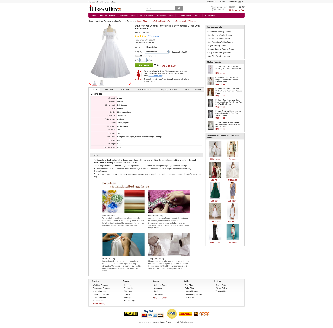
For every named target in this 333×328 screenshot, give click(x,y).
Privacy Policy (221, 288)
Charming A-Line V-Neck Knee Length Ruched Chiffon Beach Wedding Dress (226, 79)
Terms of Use (221, 291)
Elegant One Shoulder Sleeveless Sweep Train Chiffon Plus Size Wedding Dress (228, 113)
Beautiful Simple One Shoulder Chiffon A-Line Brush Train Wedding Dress (228, 90)
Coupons (158, 288)
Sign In (232, 6)
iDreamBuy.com (166, 322)
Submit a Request (161, 285)
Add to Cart (144, 65)
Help (222, 1)
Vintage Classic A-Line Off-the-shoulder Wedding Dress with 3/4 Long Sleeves (227, 124)
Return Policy (221, 285)
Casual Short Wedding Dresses (219, 31)
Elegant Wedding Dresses (217, 45)
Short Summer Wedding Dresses (219, 35)
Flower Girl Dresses (165, 15)
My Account (211, 1)
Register (241, 6)
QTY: (137, 60)
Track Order (159, 294)
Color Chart (189, 288)
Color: (137, 47)
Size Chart (189, 285)
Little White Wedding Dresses (218, 56)
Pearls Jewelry (99, 303)
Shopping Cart (238, 10)
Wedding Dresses (107, 15)
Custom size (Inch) (179, 52)
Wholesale (128, 291)
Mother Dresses (146, 15)
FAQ (156, 291)
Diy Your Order (160, 297)
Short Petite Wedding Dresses (218, 38)
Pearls (197, 15)
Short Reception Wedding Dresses (220, 42)
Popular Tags (129, 300)
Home (93, 15)
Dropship (127, 294)
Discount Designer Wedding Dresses (221, 49)
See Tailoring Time (155, 75)
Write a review (153, 36)
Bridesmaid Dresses (127, 15)
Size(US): (139, 51)
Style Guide (189, 297)
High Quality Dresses (193, 294)
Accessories (210, 15)
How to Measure (191, 291)
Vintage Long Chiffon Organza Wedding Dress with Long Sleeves (228, 67)
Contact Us (128, 288)
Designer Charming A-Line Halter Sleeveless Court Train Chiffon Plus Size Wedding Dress (228, 102)
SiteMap (127, 297)
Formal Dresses (184, 15)
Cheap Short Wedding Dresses (219, 52)
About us (127, 285)
